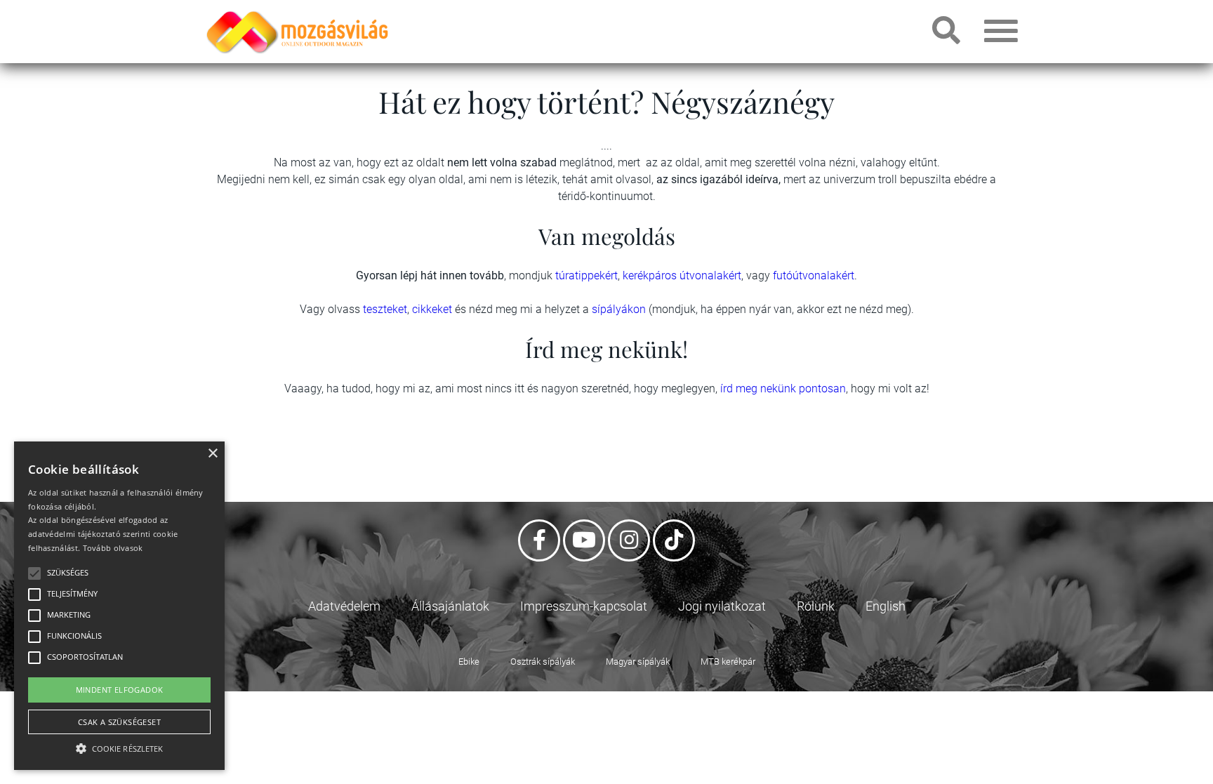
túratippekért (586, 275)
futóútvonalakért (813, 275)
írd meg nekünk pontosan (783, 388)
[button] (119, 746)
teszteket (385, 309)
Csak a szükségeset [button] (119, 722)
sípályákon (620, 309)
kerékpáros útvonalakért (682, 275)
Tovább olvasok (113, 548)
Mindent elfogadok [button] (120, 689)
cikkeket (433, 309)
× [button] (212, 454)
